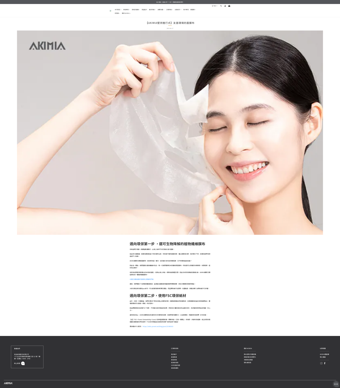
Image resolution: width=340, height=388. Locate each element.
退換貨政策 (174, 362)
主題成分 (177, 9)
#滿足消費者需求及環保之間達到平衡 (142, 279)
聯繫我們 (17, 348)
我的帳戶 (174, 354)
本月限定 (117, 9)
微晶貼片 (144, 9)
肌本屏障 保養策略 (250, 354)
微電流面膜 (135, 9)
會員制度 (174, 357)
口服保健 (169, 9)
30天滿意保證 (175, 365)
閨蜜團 (192, 9)
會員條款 (174, 360)
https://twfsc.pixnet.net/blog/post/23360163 (158, 326)
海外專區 (186, 9)
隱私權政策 (247, 362)
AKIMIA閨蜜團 (324, 354)
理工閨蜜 (323, 357)
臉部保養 (152, 9)
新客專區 (126, 9)
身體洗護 (160, 9)
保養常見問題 (248, 360)
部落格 (117, 13)
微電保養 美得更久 (250, 357)
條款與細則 (174, 368)
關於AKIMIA (125, 13)
